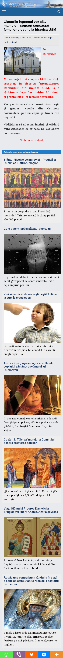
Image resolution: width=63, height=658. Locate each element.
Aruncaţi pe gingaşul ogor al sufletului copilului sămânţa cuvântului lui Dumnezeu (29, 366)
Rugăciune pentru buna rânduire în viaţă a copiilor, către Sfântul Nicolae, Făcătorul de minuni (31, 581)
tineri (14, 42)
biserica (31, 83)
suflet (7, 42)
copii (50, 37)
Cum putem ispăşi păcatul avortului (27, 228)
